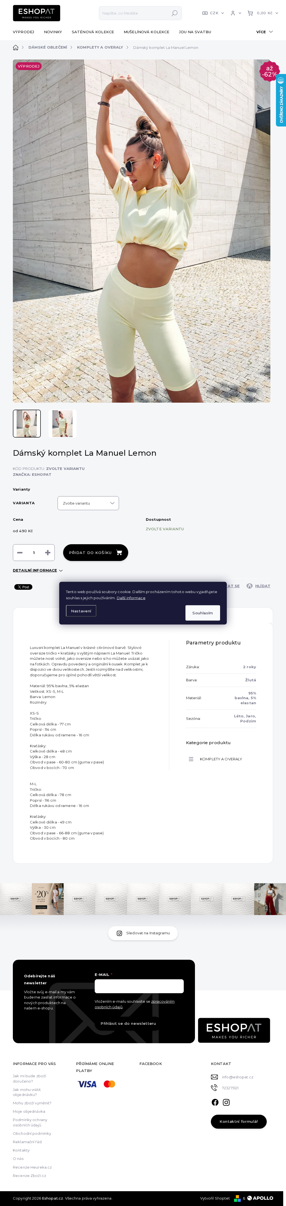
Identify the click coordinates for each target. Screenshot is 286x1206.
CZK (214, 13)
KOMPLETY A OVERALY (221, 759)
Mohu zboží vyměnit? (32, 1103)
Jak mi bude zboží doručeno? (29, 1078)
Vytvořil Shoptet (215, 1198)
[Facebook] (215, 1101)
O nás (18, 1158)
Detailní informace (35, 570)
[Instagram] (226, 1101)
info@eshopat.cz (237, 1077)
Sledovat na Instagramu (148, 933)
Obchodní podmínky (32, 1133)
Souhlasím (202, 612)
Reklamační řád (27, 1142)
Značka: (32, 474)
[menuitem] (25, 31)
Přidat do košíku (90, 552)
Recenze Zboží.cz (29, 1175)
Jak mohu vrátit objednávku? (27, 1092)
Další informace (131, 597)
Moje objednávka (29, 1111)
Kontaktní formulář (239, 1121)
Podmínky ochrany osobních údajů (30, 1122)
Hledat (175, 13)
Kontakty (21, 1150)
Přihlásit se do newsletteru (128, 1023)
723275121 (230, 1088)
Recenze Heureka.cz (32, 1167)
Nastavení (81, 611)
